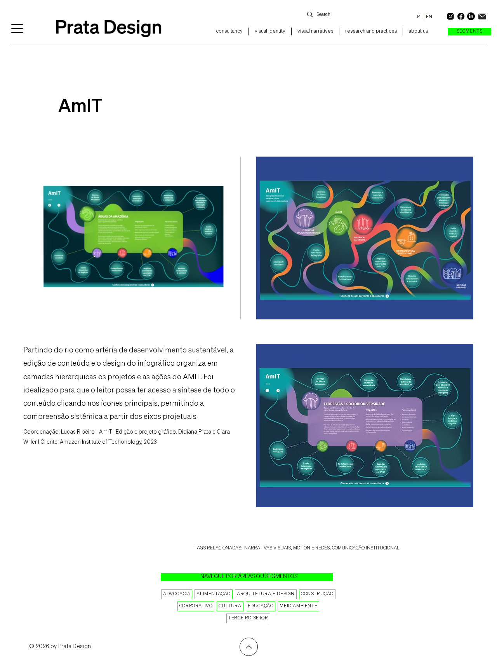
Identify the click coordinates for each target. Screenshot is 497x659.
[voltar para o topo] (249, 647)
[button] (469, 31)
